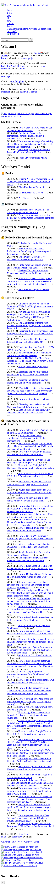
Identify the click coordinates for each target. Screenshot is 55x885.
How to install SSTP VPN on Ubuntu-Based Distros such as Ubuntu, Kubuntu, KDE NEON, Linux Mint (30, 522)
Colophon (5, 841)
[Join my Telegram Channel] (21, 849)
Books (10, 26)
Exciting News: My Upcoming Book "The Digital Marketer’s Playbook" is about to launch (30, 182)
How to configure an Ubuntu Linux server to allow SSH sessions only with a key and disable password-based (30, 593)
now (9, 21)
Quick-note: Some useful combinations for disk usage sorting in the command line (26, 136)
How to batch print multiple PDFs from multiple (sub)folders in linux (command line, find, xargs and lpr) (30, 753)
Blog (9, 13)
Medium (20, 66)
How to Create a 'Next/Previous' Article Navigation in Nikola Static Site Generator (30, 537)
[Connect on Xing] (20, 854)
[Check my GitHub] (22, 862)
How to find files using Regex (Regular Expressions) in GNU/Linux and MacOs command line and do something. (30, 783)
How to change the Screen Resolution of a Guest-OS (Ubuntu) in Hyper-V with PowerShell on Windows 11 (30, 509)
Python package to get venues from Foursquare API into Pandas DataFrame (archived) (30, 216)
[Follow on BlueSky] (19, 865)
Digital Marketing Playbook (31, 187)
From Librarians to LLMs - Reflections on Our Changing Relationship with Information (29, 251)
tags (9, 15)
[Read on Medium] (22, 857)
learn (3, 58)
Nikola (4, 836)
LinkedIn (5, 66)
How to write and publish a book (33, 289)
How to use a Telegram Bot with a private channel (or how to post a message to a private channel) (28, 601)
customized (17, 836)
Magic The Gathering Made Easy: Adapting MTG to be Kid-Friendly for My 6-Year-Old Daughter (30, 361)
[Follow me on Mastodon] (19, 846)
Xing (13, 66)
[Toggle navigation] (2, 3)
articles (4, 55)
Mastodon (5, 68)
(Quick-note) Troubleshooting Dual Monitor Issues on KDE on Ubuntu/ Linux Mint (29, 491)
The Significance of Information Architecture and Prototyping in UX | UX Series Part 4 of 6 (29, 325)
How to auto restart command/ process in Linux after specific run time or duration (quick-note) (30, 642)
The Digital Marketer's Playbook (22, 29)
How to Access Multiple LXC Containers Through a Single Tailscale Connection (30, 466)
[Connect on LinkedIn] (22, 852)
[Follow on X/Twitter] (18, 860)
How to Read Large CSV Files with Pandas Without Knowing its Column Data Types (30, 567)
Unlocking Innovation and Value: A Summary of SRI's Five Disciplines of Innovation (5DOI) (30, 306)
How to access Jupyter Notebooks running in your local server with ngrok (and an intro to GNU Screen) (29, 791)
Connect (28, 841)
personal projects (27, 58)
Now (20, 841)
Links (36, 841)
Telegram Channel (28, 91)
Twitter (41, 66)
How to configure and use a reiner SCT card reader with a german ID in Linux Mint (30, 632)
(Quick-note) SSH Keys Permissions (35, 655)
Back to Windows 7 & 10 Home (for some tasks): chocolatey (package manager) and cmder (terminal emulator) (29, 799)
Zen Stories (23, 198)
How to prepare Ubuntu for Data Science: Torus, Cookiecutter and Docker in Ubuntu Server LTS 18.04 (28, 818)
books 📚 (38, 53)
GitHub (21, 68)
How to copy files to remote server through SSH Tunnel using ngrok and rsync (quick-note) (28, 715)
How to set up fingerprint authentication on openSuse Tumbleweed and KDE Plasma (28, 674)
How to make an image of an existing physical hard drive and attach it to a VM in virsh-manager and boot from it (30, 144)
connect (10, 23)
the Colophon (17, 81)
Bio (14, 841)
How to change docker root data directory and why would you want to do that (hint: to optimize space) (28, 585)
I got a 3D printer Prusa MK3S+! (33, 157)
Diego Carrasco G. (26, 834)
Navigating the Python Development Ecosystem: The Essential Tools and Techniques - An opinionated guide (30, 650)
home (9, 10)
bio (8, 18)
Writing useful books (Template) (33, 366)
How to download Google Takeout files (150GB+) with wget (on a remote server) (29, 732)
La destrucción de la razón (30, 192)
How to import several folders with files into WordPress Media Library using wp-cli (29, 759)
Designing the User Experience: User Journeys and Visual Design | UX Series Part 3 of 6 (30, 334)
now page (5, 76)
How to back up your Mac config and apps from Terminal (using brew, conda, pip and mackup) (30, 701)
